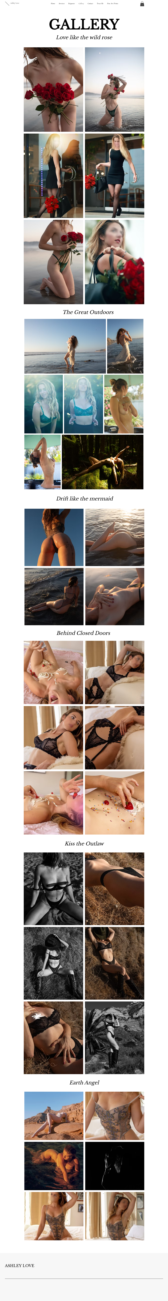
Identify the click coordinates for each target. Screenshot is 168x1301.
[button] (142, 3)
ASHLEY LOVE (19, 1265)
